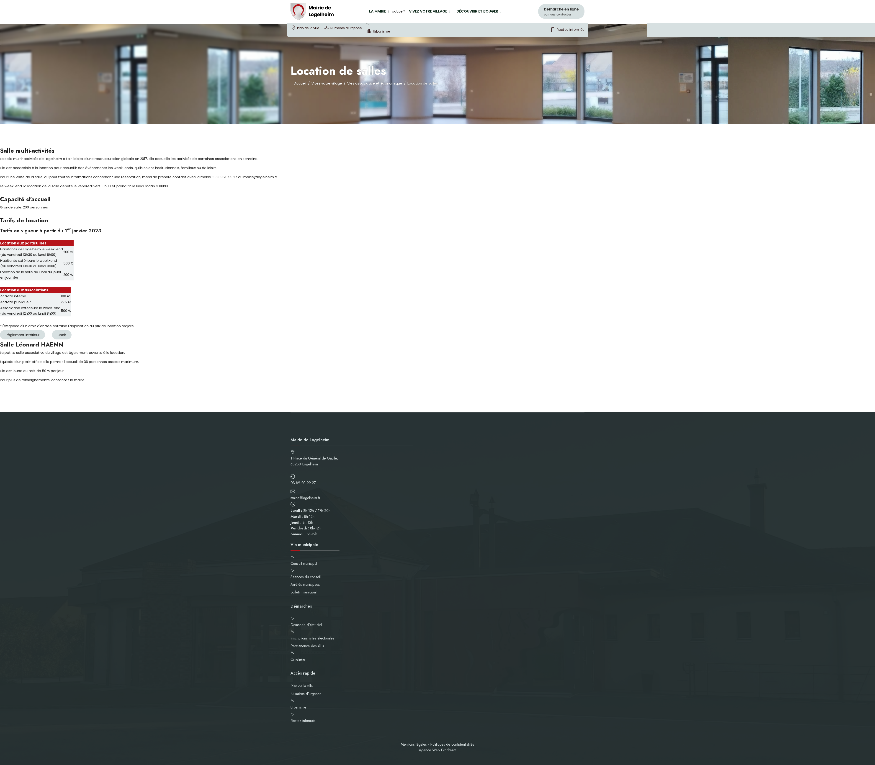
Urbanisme (381, 31)
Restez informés (567, 30)
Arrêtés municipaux (305, 584)
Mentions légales (414, 744)
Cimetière (298, 659)
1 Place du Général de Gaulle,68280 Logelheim (314, 461)
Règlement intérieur (22, 334)
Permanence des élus (307, 646)
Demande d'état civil (306, 624)
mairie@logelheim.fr (305, 498)
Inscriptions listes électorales (312, 638)
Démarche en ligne (561, 11)
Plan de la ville (308, 28)
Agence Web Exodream (437, 750)
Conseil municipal (304, 563)
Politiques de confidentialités (452, 744)
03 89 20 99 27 (303, 482)
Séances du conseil (306, 577)
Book (62, 334)
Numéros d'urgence (346, 28)
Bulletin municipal (304, 592)
